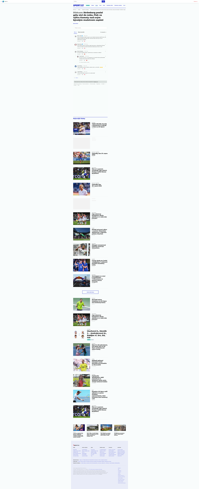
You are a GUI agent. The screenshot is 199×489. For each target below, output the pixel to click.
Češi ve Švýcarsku (111, 453)
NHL (91, 455)
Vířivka (110, 461)
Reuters (93, 469)
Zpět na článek (75, 23)
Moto (104, 5)
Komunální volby (76, 455)
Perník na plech (102, 455)
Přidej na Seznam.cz (121, 475)
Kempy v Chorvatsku (112, 449)
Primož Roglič (84, 454)
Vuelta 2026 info (84, 449)
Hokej (96, 5)
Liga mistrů (94, 167)
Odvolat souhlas (120, 481)
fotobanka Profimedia (98, 469)
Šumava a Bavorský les (112, 452)
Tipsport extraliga (93, 452)
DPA (91, 469)
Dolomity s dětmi (111, 455)
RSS (118, 469)
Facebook (119, 470)
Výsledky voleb (75, 452)
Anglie (93, 228)
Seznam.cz (195, 1)
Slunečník (91, 461)
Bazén (79, 461)
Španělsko (94, 243)
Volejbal (93, 259)
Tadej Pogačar (84, 453)
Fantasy (87, 5)
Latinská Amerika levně (112, 454)
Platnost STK (120, 455)
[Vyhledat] (103, 1)
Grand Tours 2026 (84, 455)
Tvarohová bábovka (103, 453)
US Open (93, 122)
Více (124, 5)
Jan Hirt (83, 452)
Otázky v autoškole (120, 454)
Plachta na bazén (83, 461)
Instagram (119, 471)
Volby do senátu (75, 454)
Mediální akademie (121, 480)
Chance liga (93, 449)
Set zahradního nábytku (100, 461)
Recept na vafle (102, 454)
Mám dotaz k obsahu (121, 479)
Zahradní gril (107, 461)
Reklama (119, 474)
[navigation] (1, 1)
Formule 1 (94, 274)
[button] (81, 128)
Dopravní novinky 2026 (121, 452)
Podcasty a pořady (118, 5)
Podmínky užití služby (121, 476)
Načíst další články (90, 292)
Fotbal (92, 5)
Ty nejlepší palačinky (103, 449)
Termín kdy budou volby (77, 453)
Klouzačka (95, 461)
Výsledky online (110, 5)
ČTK (89, 469)
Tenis (100, 5)
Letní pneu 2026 (120, 449)
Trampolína (88, 461)
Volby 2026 (75, 449)
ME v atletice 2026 (94, 453)
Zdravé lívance (102, 452)
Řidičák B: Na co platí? (121, 453)
